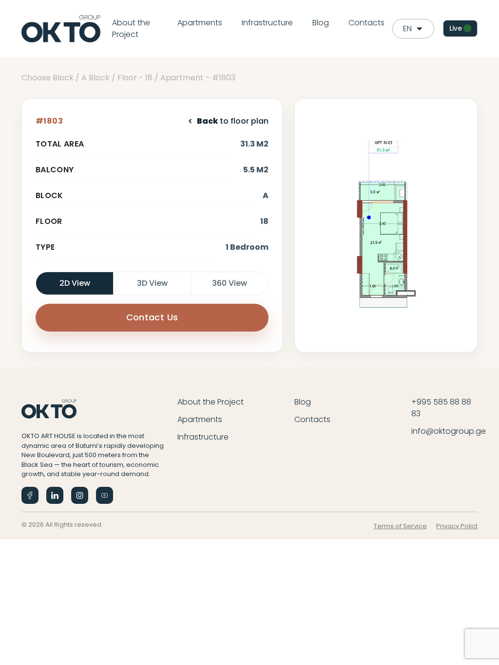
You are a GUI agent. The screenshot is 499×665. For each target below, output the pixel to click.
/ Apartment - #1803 (194, 77)
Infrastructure (267, 22)
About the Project (131, 28)
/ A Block (93, 77)
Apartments (199, 22)
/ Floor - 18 (132, 77)
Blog (320, 22)
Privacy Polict (457, 526)
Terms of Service (400, 526)
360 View (229, 283)
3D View (152, 283)
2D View (74, 283)
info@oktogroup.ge (448, 431)
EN (407, 28)
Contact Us (152, 317)
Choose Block (47, 77)
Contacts (366, 22)
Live (455, 28)
